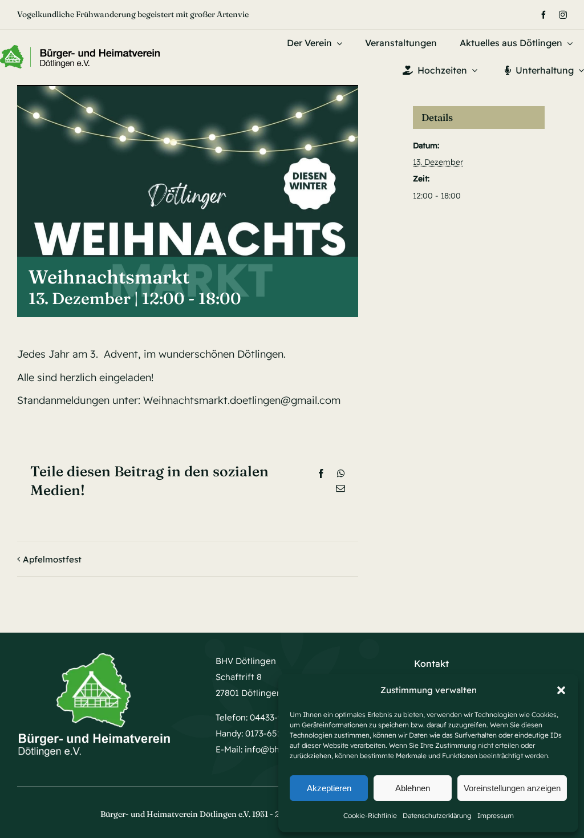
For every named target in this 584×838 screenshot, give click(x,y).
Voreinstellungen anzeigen (512, 788)
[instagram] (563, 15)
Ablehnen (412, 788)
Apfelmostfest (52, 559)
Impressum (495, 815)
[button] (561, 690)
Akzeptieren (329, 788)
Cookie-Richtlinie (370, 815)
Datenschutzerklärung (437, 815)
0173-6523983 (273, 733)
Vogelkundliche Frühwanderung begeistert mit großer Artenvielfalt (140, 14)
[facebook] (544, 15)
